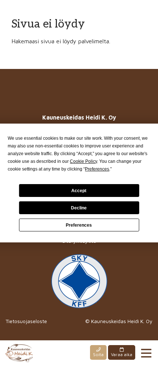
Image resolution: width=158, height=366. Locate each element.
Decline (79, 208)
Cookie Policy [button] (83, 161)
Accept (78, 190)
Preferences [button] (97, 169)
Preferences (79, 225)
